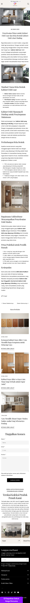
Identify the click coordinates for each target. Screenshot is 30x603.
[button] (2, 588)
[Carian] (28, 3)
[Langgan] (27, 559)
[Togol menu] (1, 3)
